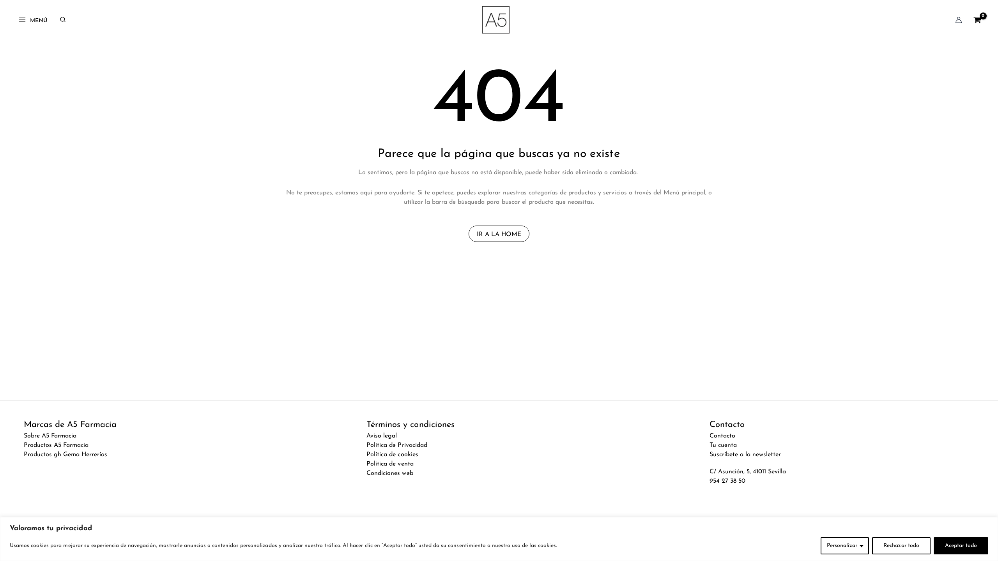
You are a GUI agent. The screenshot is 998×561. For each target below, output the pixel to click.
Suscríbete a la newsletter (745, 455)
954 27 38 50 (727, 481)
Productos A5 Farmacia (56, 445)
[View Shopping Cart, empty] (977, 19)
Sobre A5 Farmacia (50, 436)
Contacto (722, 436)
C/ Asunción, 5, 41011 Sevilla (748, 472)
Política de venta (389, 464)
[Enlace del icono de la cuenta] (958, 19)
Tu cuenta (723, 445)
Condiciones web (389, 473)
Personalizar (842, 546)
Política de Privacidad (396, 445)
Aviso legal (381, 436)
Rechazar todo (901, 546)
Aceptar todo (961, 546)
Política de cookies (392, 455)
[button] (63, 20)
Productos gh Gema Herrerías (66, 455)
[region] (499, 539)
